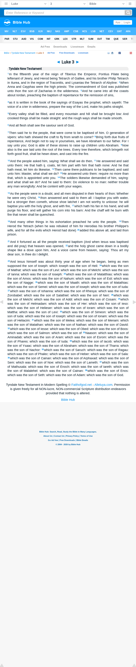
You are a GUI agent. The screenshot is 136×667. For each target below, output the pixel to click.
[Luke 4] (131, 310)
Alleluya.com (103, 384)
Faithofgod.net (81, 384)
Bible (6, 53)
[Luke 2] (4, 310)
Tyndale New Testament (23, 53)
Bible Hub (68, 400)
